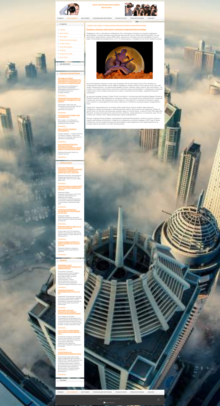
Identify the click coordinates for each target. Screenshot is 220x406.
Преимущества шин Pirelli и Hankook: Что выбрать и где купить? (69, 100)
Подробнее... (62, 95)
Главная (62, 30)
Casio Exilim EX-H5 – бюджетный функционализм (69, 353)
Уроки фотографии (66, 47)
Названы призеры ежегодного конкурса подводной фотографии (116, 29)
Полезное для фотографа (68, 40)
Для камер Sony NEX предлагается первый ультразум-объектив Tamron (69, 312)
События (63, 50)
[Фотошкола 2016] (72, 8)
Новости (63, 260)
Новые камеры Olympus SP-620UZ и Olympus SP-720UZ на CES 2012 (69, 243)
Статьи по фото (65, 43)
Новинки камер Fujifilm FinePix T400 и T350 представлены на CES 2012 (70, 188)
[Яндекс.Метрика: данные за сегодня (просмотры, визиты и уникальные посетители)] (109, 403)
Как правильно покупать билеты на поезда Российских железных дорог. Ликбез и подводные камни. (70, 147)
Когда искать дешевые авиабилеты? (67, 130)
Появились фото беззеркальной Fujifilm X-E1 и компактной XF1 (70, 267)
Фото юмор (63, 36)
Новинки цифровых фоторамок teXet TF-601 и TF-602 (69, 291)
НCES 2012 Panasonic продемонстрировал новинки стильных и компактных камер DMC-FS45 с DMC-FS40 (70, 170)
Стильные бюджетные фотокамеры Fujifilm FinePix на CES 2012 (69, 211)
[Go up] (158, 400)
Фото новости (64, 33)
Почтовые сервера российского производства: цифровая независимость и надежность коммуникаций (69, 81)
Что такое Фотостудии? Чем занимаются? (69, 116)
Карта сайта (64, 57)
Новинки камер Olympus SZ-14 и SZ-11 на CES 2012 (69, 227)
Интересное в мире (66, 54)
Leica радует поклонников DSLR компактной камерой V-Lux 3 (69, 332)
